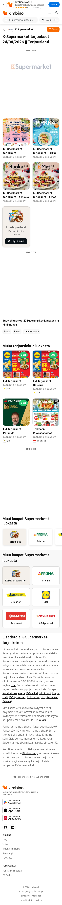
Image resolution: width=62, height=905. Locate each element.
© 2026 (31, 887)
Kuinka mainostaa (12, 870)
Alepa (21, 693)
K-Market (32, 693)
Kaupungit (7, 853)
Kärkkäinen (9, 693)
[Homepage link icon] (14, 777)
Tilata (55, 29)
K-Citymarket (17, 697)
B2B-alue (7, 875)
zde (13, 685)
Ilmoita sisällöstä (11, 848)
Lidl (43, 697)
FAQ (4, 839)
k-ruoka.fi (40, 720)
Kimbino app (30, 753)
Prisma (6, 701)
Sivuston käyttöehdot (31, 896)
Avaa (54, 4)
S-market (52, 697)
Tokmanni (33, 697)
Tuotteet (7, 857)
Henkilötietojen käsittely (31, 900)
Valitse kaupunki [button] (52, 20)
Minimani (45, 693)
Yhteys (6, 844)
